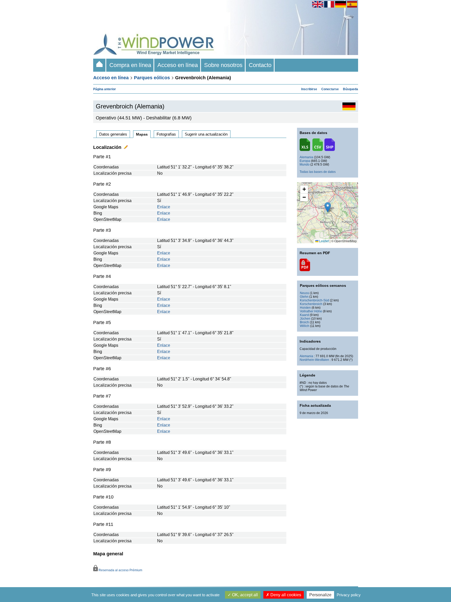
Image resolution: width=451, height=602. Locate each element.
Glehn (304, 297)
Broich (304, 322)
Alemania (306, 157)
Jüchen (305, 318)
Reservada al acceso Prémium (120, 570)
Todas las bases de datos (318, 172)
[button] (304, 189)
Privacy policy (349, 595)
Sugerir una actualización (206, 134)
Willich (304, 326)
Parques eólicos (152, 77)
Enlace (163, 207)
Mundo (305, 164)
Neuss (304, 293)
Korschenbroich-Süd (314, 300)
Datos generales (113, 134)
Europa (305, 161)
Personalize (320, 595)
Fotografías (166, 134)
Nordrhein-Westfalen (314, 360)
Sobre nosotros (223, 65)
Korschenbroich (311, 304)
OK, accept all (244, 595)
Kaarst (304, 315)
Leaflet (323, 241)
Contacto (260, 65)
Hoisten (305, 307)
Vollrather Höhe (311, 311)
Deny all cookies (285, 595)
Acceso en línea (177, 65)
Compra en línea (130, 65)
